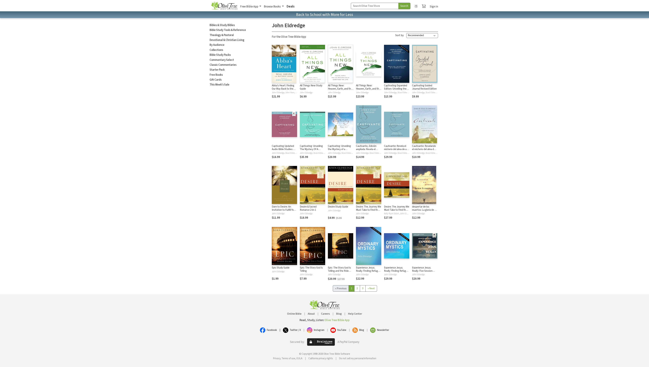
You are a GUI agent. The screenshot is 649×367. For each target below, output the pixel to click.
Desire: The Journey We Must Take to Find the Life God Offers (368, 210)
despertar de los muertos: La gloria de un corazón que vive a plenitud (424, 211)
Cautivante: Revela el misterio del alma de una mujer (396, 149)
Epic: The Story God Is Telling (311, 269)
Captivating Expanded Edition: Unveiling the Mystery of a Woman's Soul (395, 90)
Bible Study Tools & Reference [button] (228, 30)
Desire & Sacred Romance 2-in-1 (308, 208)
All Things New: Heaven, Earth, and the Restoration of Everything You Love (340, 90)
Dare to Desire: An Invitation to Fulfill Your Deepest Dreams (284, 210)
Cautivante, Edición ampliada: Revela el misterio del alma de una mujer (368, 150)
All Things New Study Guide (311, 87)
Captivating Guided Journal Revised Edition (424, 87)
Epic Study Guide (281, 268)
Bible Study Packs (220, 55)
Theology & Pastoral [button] (222, 35)
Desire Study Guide (338, 207)
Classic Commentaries (223, 65)
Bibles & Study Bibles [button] (222, 25)
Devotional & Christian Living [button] (227, 40)
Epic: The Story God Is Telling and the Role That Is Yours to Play (339, 271)
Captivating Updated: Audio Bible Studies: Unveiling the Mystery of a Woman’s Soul (283, 150)
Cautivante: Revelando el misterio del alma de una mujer (424, 149)
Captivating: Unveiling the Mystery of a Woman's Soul (339, 149)
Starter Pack (217, 70)
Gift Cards (216, 80)
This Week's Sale (219, 85)
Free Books (216, 75)
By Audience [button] (217, 45)
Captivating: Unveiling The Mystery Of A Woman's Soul (311, 149)
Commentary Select (222, 60)
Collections (216, 50)
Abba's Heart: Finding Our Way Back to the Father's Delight (283, 89)
